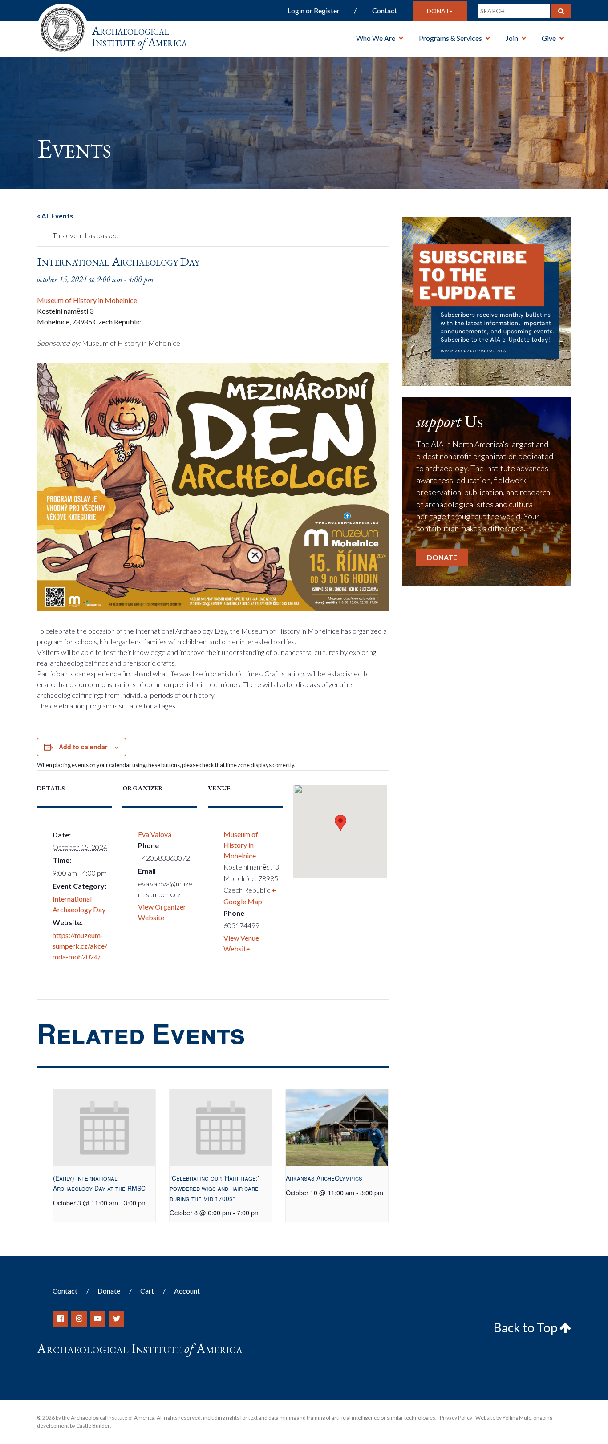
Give (549, 38)
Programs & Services (450, 38)
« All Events (55, 216)
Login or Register (314, 10)
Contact (384, 10)
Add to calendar (83, 746)
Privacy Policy (456, 1417)
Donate (440, 11)
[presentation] (104, 1127)
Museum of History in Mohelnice (87, 300)
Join (512, 38)
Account (187, 1290)
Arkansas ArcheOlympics (324, 1177)
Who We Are (375, 38)
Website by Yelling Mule (503, 1417)
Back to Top (526, 1327)
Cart (147, 1290)
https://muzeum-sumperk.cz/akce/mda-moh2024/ (80, 946)
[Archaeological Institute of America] (62, 26)
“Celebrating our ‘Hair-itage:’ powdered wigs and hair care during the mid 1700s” (214, 1187)
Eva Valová (154, 834)
